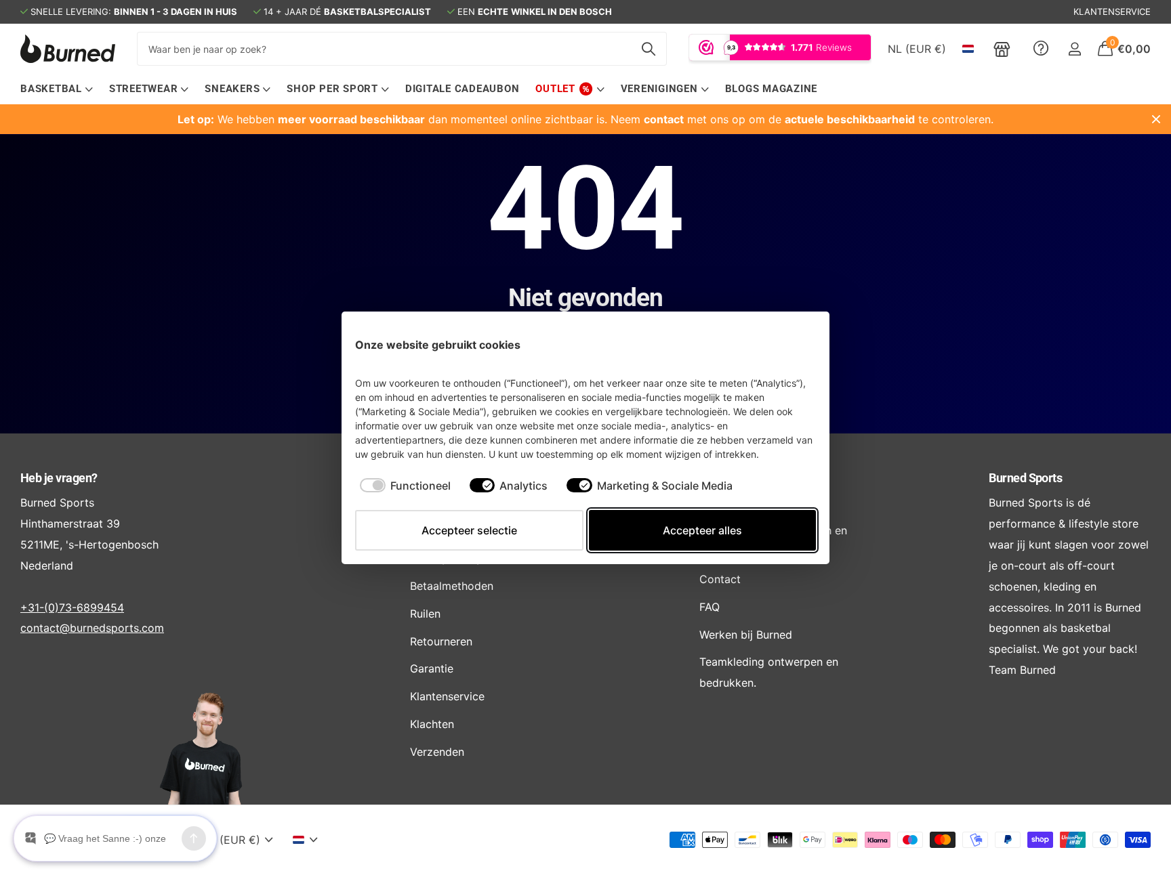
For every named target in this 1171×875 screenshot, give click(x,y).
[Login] (1074, 49)
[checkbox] (405, 485)
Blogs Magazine (771, 89)
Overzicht (784, 344)
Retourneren (441, 641)
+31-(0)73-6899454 (72, 607)
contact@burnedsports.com (92, 628)
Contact (720, 579)
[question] (1041, 49)
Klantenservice (447, 696)
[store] (1002, 49)
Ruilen (425, 613)
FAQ (709, 607)
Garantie (431, 668)
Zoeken (648, 49)
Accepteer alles (702, 530)
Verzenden (437, 752)
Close (1156, 119)
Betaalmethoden (451, 586)
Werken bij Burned (745, 634)
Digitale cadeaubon (462, 89)
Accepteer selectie (469, 530)
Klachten (432, 724)
